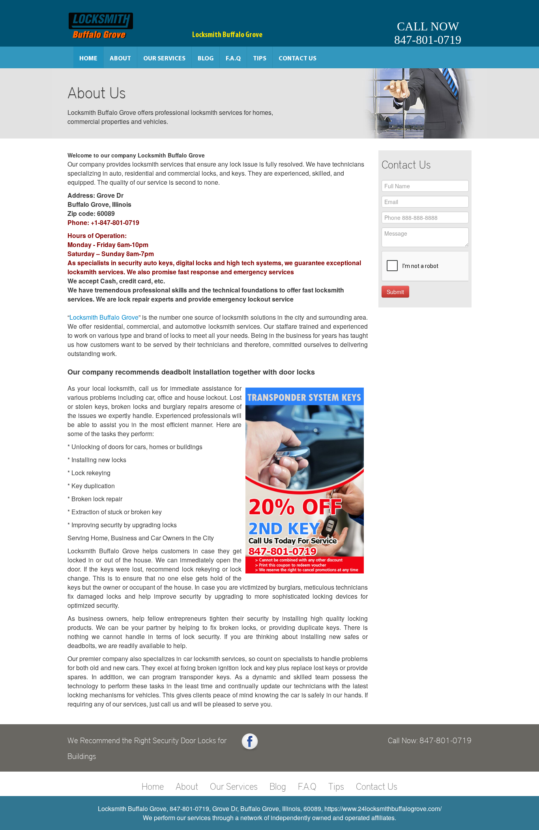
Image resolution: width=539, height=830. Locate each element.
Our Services (164, 59)
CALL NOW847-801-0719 (427, 33)
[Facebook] (249, 742)
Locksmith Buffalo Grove (103, 317)
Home (88, 59)
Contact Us (297, 59)
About (120, 59)
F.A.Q (233, 59)
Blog (205, 59)
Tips (259, 59)
